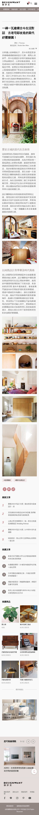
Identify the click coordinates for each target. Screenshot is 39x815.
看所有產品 (19, 689)
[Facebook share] (4, 489)
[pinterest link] (23, 798)
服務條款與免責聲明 (23, 806)
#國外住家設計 (20, 480)
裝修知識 (14, 9)
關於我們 (7, 792)
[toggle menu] (36, 4)
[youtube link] (29, 798)
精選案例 (6, 9)
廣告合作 (16, 792)
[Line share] (9, 489)
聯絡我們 (24, 792)
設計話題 (23, 9)
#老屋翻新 (7, 480)
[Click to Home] (11, 4)
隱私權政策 (9, 806)
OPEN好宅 (31, 9)
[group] (19, 758)
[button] (28, 741)
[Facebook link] (4, 798)
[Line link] (11, 798)
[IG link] (17, 798)
